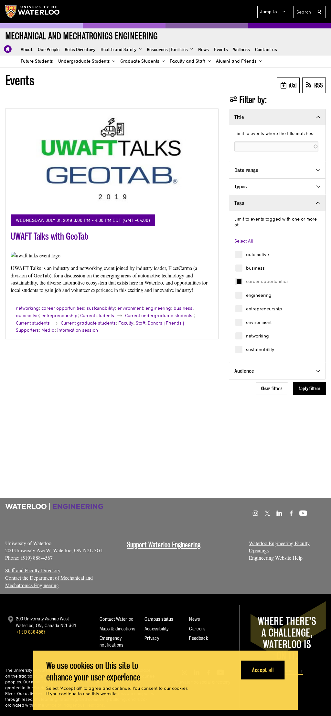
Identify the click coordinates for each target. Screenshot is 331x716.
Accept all (263, 669)
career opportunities (267, 281)
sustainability (260, 349)
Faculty (125, 323)
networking (257, 335)
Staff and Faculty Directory (32, 570)
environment (259, 322)
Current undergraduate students (158, 315)
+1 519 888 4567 (31, 632)
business (255, 268)
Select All (243, 241)
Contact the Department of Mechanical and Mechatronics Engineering (49, 581)
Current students (97, 315)
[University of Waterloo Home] (32, 11)
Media (48, 330)
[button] (273, 12)
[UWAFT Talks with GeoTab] (112, 161)
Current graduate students (88, 323)
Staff (140, 323)
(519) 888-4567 (37, 557)
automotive (257, 254)
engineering (259, 295)
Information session (77, 330)
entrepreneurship (264, 308)
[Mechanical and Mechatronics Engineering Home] (8, 49)
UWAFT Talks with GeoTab (49, 236)
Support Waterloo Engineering (163, 544)
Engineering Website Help (276, 557)
